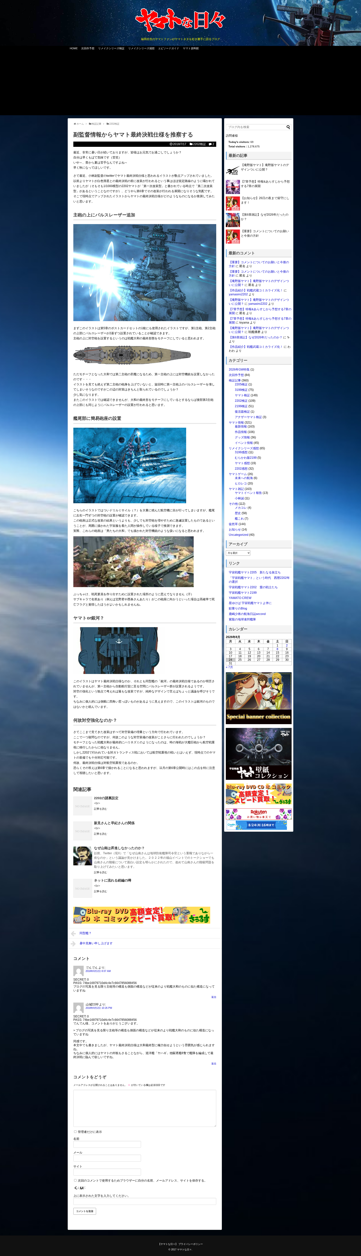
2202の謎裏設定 (106, 798)
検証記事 (235, 380)
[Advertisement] (180, 85)
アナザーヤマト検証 (248, 417)
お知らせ (235, 529)
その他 (233, 503)
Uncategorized (238, 534)
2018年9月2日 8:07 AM (98, 971)
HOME (74, 48)
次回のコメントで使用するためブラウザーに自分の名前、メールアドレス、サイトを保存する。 (142, 1180)
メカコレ (241, 507)
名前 (76, 1138)
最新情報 (241, 426)
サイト (77, 1166)
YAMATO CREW (240, 598)
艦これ (239, 518)
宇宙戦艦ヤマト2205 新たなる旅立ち (255, 572)
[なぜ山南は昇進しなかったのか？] (82, 856)
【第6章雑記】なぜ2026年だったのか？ (255, 337)
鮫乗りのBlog (238, 608)
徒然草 (233, 524)
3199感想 (241, 452)
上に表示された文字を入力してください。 (101, 1195)
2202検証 (199, 144)
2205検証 (241, 384)
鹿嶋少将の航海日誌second (247, 613)
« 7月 (229, 667)
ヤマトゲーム (238, 474)
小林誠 (239, 498)
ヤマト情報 (236, 422)
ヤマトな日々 (184, 1249)
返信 (213, 997)
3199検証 (241, 389)
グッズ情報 (242, 437)
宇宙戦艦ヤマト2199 (243, 592)
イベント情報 (244, 442)
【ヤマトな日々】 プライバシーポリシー (180, 1244)
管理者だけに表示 (89, 1131)
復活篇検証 (242, 411)
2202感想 (241, 468)
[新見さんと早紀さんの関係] (82, 831)
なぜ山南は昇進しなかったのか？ (119, 848)
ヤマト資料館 (191, 48)
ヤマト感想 (242, 463)
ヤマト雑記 (236, 488)
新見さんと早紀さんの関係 (114, 823)
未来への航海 (244, 478)
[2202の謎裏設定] (82, 806)
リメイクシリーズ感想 (141, 48)
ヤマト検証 (242, 395)
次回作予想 (87, 48)
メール (77, 1152)
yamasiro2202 (238, 294)
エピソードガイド (168, 48)
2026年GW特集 (239, 369)
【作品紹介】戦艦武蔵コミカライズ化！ (256, 290)
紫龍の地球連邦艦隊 (242, 619)
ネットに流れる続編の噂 (112, 880)
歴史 (238, 513)
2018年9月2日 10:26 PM (99, 1008)
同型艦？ (86, 933)
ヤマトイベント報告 (248, 492)
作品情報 (241, 432)
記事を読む (100, 808)
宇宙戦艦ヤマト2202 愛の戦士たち (253, 587)
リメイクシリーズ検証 (111, 48)
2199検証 (241, 406)
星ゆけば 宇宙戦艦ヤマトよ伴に (250, 603)
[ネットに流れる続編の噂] (82, 888)
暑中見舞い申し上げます (96, 943)
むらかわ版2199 (246, 457)
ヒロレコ (241, 483)
